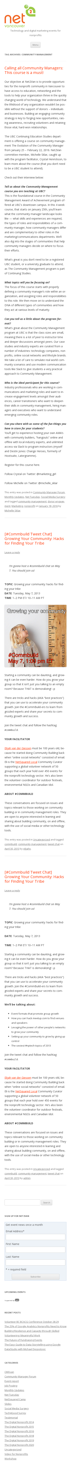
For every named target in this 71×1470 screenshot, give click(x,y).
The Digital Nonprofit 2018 (19, 1435)
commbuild (11, 844)
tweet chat (54, 844)
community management (32, 501)
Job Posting (11, 1385)
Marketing (17, 506)
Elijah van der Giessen (18, 748)
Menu (35, 44)
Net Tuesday (32, 497)
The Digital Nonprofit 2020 (19, 1445)
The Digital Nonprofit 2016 (19, 1431)
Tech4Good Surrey (15, 1413)
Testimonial (11, 1417)
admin (26, 1178)
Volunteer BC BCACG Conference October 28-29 (32, 1321)
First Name (12, 1244)
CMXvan (9, 1372)
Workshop (10, 1458)
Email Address (15, 1231)
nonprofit (29, 506)
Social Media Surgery (53, 497)
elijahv (27, 848)
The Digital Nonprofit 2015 (19, 1426)
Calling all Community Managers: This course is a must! (34, 70)
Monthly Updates (14, 497)
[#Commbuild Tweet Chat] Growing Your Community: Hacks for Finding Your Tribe (34, 538)
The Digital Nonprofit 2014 (19, 1422)
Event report (12, 1381)
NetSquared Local (26, 762)
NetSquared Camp (15, 1399)
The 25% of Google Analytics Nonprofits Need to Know (35, 1326)
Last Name (12, 1256)
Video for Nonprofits (16, 1454)
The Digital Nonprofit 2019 (19, 1440)
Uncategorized (41, 839)
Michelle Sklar (12, 510)
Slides (8, 1404)
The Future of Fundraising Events (23, 1340)
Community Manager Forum (49, 492)
